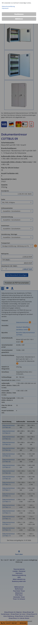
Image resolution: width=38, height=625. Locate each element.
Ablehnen (19, 19)
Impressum (5, 8)
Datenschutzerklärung (8, 6)
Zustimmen (19, 14)
